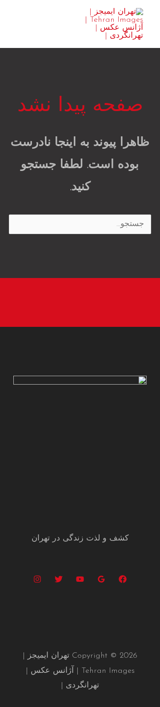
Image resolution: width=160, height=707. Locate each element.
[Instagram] (37, 579)
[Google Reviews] (101, 579)
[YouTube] (80, 579)
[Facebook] (123, 579)
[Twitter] (59, 579)
